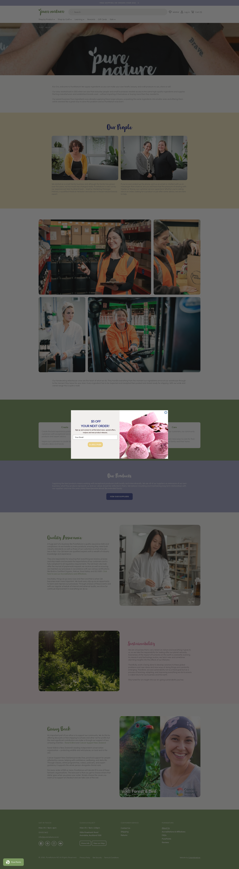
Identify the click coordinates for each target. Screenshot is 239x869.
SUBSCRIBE (95, 444)
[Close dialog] (166, 412)
